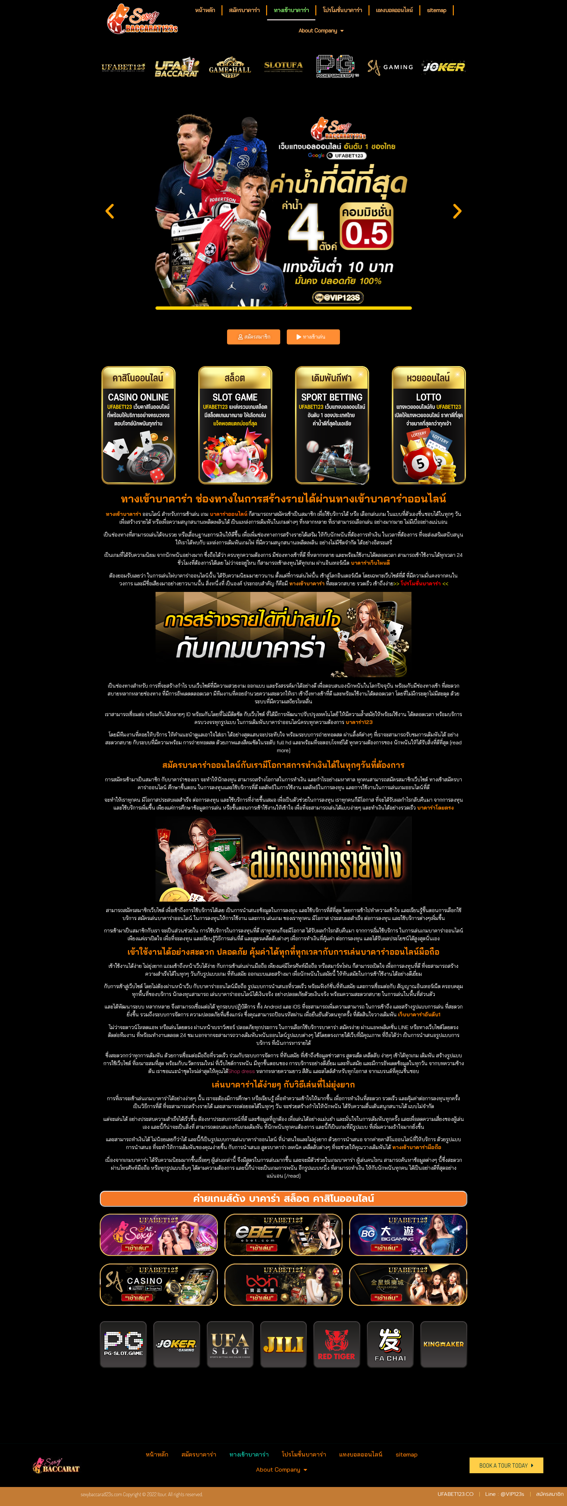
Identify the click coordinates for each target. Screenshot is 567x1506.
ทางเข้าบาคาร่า (291, 10)
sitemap (436, 10)
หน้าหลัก (205, 10)
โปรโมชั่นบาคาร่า (342, 10)
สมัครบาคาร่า (244, 10)
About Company (318, 30)
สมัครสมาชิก (257, 337)
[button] (109, 211)
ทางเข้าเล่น (314, 337)
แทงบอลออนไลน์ (394, 10)
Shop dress (241, 1071)
